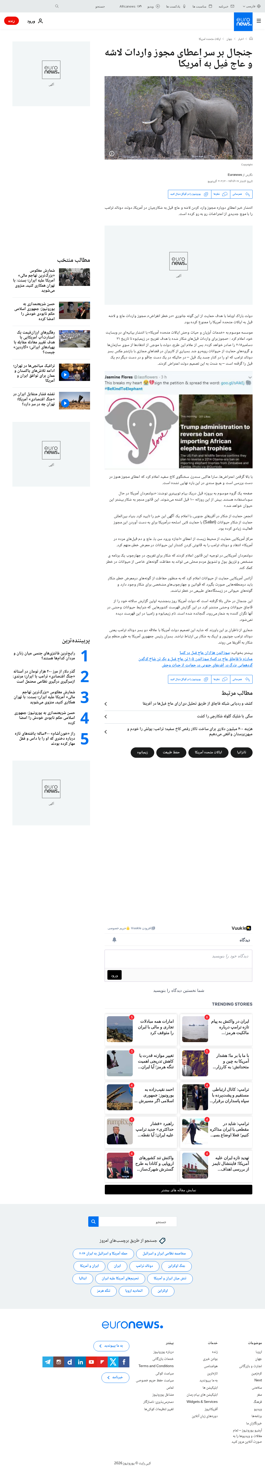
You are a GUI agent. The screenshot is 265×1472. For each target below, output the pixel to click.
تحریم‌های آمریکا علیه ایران (120, 1278)
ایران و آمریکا (89, 1266)
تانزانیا (241, 752)
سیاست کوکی (165, 1373)
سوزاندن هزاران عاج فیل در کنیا (205, 653)
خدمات (213, 1343)
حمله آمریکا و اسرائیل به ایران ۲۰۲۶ (103, 1254)
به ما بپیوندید (209, 1380)
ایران (117, 1266)
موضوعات (255, 1343)
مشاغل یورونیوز (163, 1395)
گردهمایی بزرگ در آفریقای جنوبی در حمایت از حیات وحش (207, 665)
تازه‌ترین (212, 1373)
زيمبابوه (142, 752)
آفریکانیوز (211, 1409)
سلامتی (257, 1388)
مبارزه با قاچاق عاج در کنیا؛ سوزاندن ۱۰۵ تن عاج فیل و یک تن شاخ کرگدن (195, 659)
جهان (229, 39)
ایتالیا (83, 1278)
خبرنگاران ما (254, 1423)
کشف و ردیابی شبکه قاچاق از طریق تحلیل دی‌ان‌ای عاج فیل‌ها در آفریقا (198, 703)
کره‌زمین (256, 1373)
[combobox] (83, 6)
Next (258, 1380)
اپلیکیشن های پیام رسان (202, 1395)
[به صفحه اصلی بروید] (243, 21)
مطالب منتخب (73, 260)
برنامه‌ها (257, 1416)
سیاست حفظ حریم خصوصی (155, 1380)
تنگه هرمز (103, 1291)
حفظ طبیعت (171, 752)
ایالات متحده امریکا (210, 39)
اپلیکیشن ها (210, 1388)
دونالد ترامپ (144, 1266)
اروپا (259, 1352)
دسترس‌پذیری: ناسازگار (158, 1402)
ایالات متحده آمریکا (208, 752)
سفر (259, 1395)
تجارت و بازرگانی (250, 1366)
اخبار (241, 39)
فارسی (250, 6)
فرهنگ (257, 1402)
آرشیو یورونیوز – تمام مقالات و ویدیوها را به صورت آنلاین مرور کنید (247, 1436)
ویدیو (258, 1409)
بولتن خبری (210, 1359)
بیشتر (170, 1343)
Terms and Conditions (156, 1366)
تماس (170, 1388)
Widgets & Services (202, 1402)
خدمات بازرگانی (163, 1359)
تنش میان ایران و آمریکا (170, 1278)
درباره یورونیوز (163, 1352)
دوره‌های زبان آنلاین (205, 1416)
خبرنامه (117, 1377)
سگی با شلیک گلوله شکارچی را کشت (225, 716)
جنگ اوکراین (176, 1266)
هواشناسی (211, 1366)
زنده (11, 20)
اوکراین (163, 1291)
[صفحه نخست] (251, 39)
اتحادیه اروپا (134, 1291)
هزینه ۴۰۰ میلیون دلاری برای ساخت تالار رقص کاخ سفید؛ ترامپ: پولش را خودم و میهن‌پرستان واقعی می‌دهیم (190, 732)
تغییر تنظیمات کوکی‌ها (159, 1409)
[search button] (57, 6)
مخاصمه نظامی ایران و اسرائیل (164, 1254)
